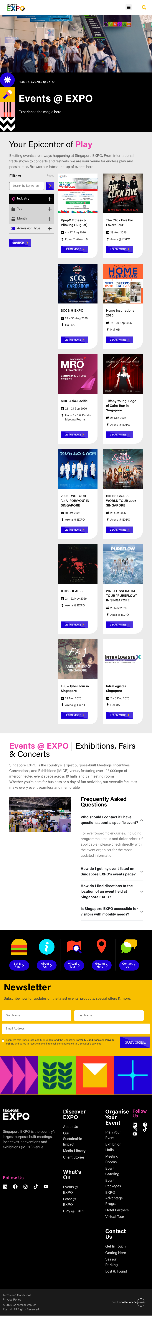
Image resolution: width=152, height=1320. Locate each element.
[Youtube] (46, 1186)
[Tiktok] (35, 1186)
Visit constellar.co (124, 1302)
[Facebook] (15, 1186)
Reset (50, 175)
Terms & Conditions (88, 1040)
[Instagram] (25, 1186)
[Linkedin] (5, 1186)
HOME (23, 82)
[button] (128, 7)
